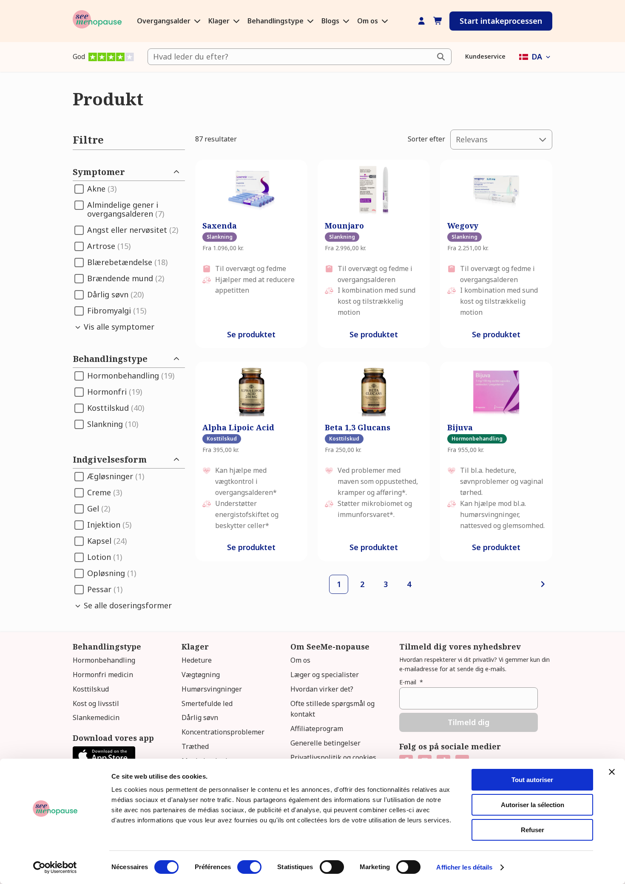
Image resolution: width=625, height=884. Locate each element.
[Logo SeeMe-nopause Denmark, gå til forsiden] (97, 21)
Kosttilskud (91, 689)
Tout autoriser (532, 779)
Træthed (195, 746)
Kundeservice (485, 56)
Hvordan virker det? (321, 689)
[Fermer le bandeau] (612, 772)
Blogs (331, 20)
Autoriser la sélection (532, 804)
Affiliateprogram (316, 728)
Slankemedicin (96, 717)
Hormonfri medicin (103, 674)
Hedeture (197, 660)
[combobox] (300, 56)
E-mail (411, 682)
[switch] (249, 867)
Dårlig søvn (200, 717)
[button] (535, 57)
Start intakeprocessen (501, 21)
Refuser (532, 829)
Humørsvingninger (212, 689)
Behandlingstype (276, 20)
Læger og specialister (324, 674)
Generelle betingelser (325, 743)
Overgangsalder (164, 20)
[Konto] (421, 21)
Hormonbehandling (104, 660)
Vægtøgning (201, 674)
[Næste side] (542, 584)
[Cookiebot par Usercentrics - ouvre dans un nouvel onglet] (55, 867)
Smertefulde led (207, 703)
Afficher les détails (464, 867)
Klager (219, 20)
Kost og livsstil (96, 703)
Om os (368, 20)
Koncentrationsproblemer (223, 732)
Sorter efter (426, 139)
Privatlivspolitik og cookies (333, 757)
